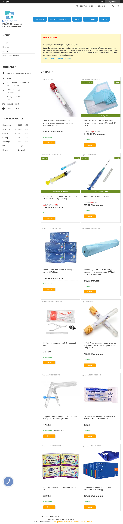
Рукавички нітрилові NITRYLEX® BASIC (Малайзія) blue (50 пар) (99, 488)
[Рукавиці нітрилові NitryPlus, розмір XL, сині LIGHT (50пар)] (60, 248)
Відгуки (5, 51)
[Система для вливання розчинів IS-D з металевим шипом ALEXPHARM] (100, 395)
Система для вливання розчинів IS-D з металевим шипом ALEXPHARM (99, 417)
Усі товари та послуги (50, 516)
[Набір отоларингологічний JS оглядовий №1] (60, 321)
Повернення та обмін (11, 56)
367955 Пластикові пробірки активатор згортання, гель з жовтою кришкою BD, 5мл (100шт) (100, 345)
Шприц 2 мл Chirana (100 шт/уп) (96, 196)
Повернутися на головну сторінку (57, 58)
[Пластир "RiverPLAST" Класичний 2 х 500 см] (60, 466)
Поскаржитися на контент (62, 522)
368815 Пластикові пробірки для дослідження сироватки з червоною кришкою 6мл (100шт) (58, 122)
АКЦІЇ (77, 19)
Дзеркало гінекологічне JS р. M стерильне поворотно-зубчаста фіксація (60, 417)
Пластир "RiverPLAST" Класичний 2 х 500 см (59, 488)
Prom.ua (73, 519)
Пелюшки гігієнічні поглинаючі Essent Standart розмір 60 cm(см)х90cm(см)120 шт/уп (100, 122)
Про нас (5, 47)
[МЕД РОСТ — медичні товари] (9, 17)
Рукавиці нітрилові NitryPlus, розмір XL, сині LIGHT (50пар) (59, 271)
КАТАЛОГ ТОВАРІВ (58, 19)
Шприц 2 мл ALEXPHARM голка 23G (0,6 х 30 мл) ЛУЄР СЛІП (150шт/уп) (60, 197)
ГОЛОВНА (39, 19)
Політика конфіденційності (82, 522)
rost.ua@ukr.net (13, 104)
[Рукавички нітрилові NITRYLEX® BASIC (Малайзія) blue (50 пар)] (100, 466)
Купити (49, 143)
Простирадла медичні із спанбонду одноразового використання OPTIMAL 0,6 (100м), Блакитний (99, 272)
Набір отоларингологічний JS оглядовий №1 (59, 344)
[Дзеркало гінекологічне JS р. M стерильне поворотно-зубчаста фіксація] (60, 395)
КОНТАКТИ (90, 19)
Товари (5, 43)
